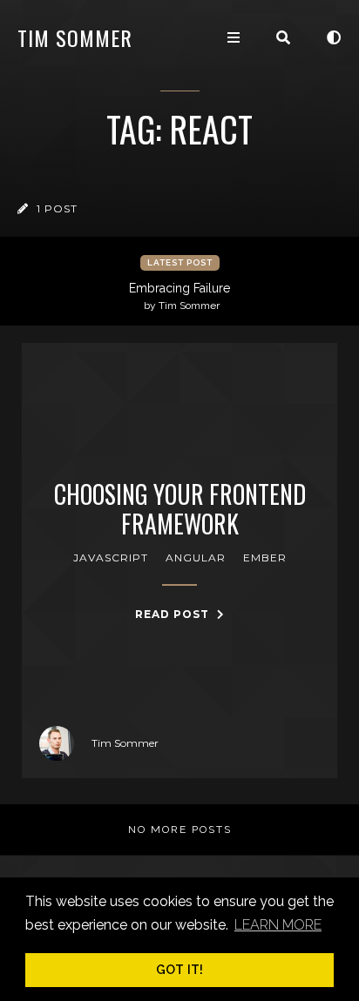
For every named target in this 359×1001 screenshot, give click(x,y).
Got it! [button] (179, 969)
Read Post (174, 614)
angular (196, 557)
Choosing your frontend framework (180, 509)
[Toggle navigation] (233, 38)
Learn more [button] (278, 925)
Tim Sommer (74, 37)
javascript (110, 557)
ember (265, 557)
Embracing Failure (179, 296)
